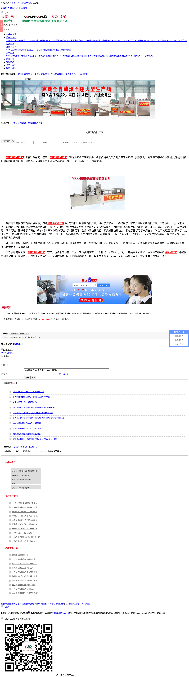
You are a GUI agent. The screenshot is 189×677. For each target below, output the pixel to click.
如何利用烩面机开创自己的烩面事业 (28, 423)
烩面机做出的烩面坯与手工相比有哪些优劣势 (31, 397)
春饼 (13, 484)
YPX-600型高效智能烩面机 (91, 56)
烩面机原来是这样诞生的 (19, 334)
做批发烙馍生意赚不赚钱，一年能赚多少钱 (26, 581)
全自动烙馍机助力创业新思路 (23, 589)
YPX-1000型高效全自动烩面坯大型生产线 (25, 41)
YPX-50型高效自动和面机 (43, 56)
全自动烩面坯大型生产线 (12, 604)
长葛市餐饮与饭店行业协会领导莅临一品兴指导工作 (26, 524)
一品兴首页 (11, 34)
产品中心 (51, 604)
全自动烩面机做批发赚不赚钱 (25, 402)
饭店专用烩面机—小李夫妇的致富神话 (25, 337)
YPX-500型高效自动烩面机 (67, 56)
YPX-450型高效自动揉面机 (140, 56)
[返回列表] (8, 143)
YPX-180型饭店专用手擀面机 (155, 41)
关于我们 (69, 604)
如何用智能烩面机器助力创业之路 (27, 434)
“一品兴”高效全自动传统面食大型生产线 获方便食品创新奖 (26, 503)
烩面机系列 (11, 37)
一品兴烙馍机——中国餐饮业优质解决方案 (26, 507)
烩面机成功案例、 (26, 74)
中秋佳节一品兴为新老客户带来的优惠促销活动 (26, 516)
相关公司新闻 (11, 496)
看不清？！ (64, 374)
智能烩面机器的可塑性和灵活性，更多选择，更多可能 (35, 439)
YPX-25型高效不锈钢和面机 (19, 56)
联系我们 (77, 604)
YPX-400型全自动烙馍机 (62, 50)
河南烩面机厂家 (35, 123)
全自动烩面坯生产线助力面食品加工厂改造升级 (26, 520)
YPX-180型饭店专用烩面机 (130, 41)
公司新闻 (22, 123)
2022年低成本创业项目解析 (23, 533)
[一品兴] (5, 13)
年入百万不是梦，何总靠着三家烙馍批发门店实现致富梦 (26, 564)
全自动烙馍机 (30, 604)
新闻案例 (60, 604)
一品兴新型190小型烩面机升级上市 (26, 537)
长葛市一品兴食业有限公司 (21, 3)
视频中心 (10, 62)
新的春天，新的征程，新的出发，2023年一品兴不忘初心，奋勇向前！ (26, 512)
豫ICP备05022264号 (61, 613)
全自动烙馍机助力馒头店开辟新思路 (26, 572)
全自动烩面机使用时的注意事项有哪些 (28, 392)
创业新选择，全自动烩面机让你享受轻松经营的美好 (34, 407)
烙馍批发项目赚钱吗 (20, 555)
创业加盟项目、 (58, 74)
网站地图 (23, 8)
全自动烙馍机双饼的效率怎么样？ (25, 593)
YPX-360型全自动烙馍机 (40, 50)
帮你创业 (10, 59)
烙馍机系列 (11, 47)
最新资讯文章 (11, 548)
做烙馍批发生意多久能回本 (23, 568)
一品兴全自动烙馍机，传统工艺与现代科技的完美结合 (26, 541)
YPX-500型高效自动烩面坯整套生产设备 (99, 41)
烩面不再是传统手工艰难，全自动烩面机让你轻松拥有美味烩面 (38, 418)
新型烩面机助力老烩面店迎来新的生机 (28, 429)
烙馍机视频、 (71, 74)
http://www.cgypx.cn (39, 451)
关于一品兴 (11, 65)
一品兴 (23, 143)
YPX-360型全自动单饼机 (20, 475)
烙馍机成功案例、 (42, 74)
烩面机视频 (83, 74)
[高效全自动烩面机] (78, 118)
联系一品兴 (11, 68)
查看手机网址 (34, 143)
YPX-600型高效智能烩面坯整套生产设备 (62, 41)
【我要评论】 (18, 344)
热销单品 (10, 53)
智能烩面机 (42, 604)
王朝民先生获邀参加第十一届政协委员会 (26, 529)
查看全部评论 (7, 353)
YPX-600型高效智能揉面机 (116, 56)
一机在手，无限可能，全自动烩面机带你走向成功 (33, 413)
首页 (13, 123)
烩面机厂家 (33, 447)
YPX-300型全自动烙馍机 (17, 50)
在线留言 (5, 8)
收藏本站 (14, 8)
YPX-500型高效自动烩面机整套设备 (24, 471)
